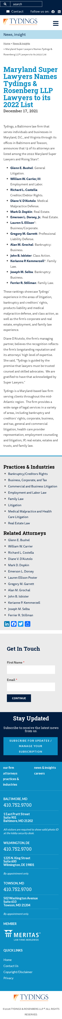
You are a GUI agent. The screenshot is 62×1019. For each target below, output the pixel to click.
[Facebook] (53, 12)
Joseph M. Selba (21, 271)
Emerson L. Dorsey (21, 571)
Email (11, 679)
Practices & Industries (11, 781)
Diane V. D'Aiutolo (20, 558)
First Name (14, 662)
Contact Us (10, 966)
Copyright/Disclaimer (18, 972)
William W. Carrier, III (25, 178)
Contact (17, 11)
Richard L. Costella (23, 189)
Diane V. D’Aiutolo (23, 200)
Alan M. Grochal (21, 244)
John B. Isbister (21, 255)
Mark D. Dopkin (21, 211)
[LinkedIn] (59, 12)
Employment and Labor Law (27, 492)
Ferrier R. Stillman (23, 282)
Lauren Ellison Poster (22, 577)
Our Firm (8, 767)
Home (6, 43)
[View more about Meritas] (22, 939)
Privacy (8, 978)
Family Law (16, 498)
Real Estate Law (19, 523)
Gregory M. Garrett (23, 233)
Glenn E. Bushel (21, 167)
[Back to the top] (54, 1011)
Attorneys (10, 773)
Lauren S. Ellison (22, 222)
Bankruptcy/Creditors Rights (28, 473)
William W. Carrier (20, 546)
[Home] (20, 23)
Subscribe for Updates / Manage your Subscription (30, 746)
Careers (39, 773)
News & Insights (21, 43)
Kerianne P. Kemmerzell (27, 260)
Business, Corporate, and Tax (27, 480)
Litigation (14, 505)
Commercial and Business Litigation (32, 486)
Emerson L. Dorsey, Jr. (25, 217)
